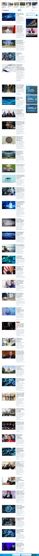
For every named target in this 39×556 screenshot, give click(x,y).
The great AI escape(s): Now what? (19, 54)
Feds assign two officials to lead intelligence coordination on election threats (19, 436)
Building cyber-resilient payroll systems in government (19, 340)
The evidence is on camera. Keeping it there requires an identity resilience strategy (20, 282)
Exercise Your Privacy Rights (34, 0)
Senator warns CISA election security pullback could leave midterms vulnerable (20, 492)
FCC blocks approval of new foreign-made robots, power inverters (20, 177)
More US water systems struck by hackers (19, 98)
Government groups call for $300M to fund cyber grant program (20, 233)
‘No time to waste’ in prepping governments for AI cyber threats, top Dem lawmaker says (20, 464)
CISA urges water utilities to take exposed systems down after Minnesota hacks (19, 138)
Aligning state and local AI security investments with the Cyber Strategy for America (20, 450)
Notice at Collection (20, 0)
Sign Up (34, 554)
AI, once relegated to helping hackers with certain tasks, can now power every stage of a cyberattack (20, 204)
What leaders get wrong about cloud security (20, 14)
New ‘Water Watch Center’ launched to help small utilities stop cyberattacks (20, 86)
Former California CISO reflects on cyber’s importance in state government (20, 42)
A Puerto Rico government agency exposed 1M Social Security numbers (20, 220)
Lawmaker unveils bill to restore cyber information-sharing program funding (20, 352)
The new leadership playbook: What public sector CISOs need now (20, 531)
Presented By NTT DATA (29, 26)
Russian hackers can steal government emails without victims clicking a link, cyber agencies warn (20, 190)
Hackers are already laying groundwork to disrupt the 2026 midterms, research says (20, 395)
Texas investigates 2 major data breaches (20, 245)
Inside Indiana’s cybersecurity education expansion (20, 257)
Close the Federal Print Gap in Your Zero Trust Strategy (31, 35)
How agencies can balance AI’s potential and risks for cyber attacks (20, 380)
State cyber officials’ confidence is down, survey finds (20, 519)
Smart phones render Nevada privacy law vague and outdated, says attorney (20, 123)
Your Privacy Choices (26, 0)
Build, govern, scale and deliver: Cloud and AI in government (31, 25)
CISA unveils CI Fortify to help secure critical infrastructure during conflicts (20, 507)
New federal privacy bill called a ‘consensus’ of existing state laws (20, 367)
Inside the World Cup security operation (20, 165)
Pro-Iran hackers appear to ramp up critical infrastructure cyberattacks (20, 544)
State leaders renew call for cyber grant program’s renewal (20, 423)
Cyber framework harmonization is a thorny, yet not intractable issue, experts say (20, 295)
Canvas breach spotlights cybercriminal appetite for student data (20, 479)
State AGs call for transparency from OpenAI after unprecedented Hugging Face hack (20, 111)
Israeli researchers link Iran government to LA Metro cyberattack (20, 410)
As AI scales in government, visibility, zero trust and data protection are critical (20, 310)
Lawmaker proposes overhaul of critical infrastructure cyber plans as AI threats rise (20, 326)
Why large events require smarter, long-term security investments (19, 153)
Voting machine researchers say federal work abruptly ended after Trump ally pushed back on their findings (20, 67)
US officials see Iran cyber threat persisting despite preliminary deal (20, 268)
